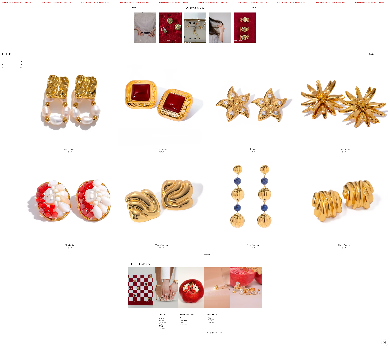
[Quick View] (70, 103)
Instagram (211, 320)
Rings (160, 324)
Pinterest (211, 322)
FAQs (181, 323)
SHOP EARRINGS (166, 41)
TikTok (210, 318)
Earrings (161, 320)
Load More (207, 255)
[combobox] (378, 54)
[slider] (3, 65)
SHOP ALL (138, 41)
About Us (182, 318)
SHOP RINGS (214, 41)
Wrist (161, 326)
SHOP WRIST (238, 41)
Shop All (161, 318)
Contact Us (183, 320)
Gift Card (162, 328)
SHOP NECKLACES (189, 41)
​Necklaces (162, 322)
